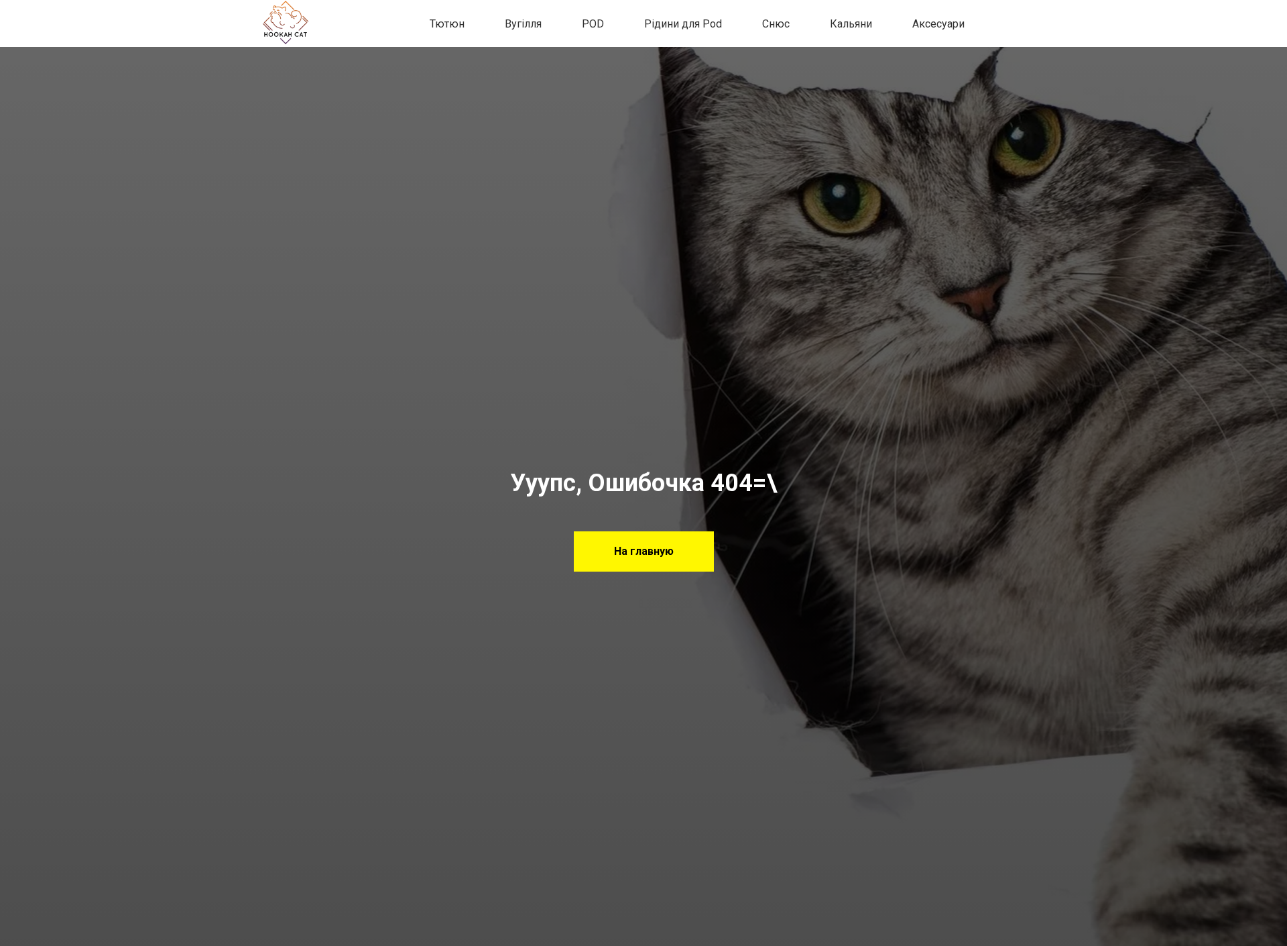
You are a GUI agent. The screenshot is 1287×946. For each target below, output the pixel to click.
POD (593, 23)
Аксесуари (938, 23)
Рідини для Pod (683, 23)
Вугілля (523, 23)
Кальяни (851, 23)
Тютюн (447, 23)
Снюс (776, 23)
